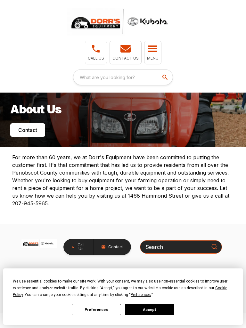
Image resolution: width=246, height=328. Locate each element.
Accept (149, 310)
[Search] (214, 246)
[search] (166, 77)
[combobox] (123, 77)
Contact (27, 130)
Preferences (96, 310)
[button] (96, 52)
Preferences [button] (141, 294)
